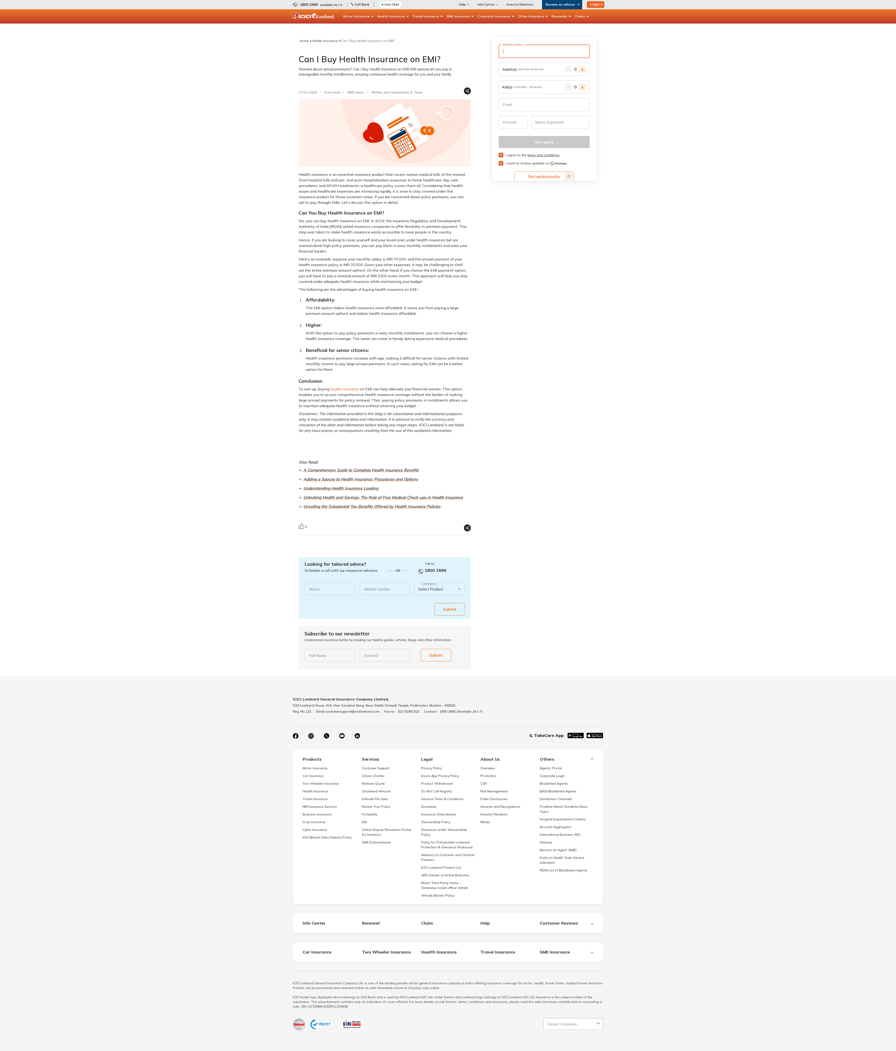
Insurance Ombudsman (438, 814)
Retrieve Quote (373, 783)
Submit (449, 609)
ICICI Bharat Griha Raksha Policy (327, 837)
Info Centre (486, 4)
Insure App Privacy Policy (440, 776)
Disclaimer (429, 807)
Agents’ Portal (551, 768)
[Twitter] (326, 736)
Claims (580, 16)
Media (485, 822)
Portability (369, 814)
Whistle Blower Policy (437, 895)
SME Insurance (458, 16)
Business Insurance (317, 814)
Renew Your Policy (376, 807)
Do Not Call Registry (436, 791)
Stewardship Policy (435, 822)
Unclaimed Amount (376, 791)
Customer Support (375, 768)
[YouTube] (342, 736)
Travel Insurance (425, 16)
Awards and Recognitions (500, 807)
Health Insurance (391, 16)
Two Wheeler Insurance (321, 783)
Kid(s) (522, 87)
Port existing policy (544, 176)
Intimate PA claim (375, 799)
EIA (364, 822)
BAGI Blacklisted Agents (558, 791)
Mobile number (377, 589)
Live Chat (392, 4)
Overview (487, 768)
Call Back (362, 4)
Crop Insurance (314, 822)
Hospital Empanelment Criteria (562, 819)
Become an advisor (560, 4)
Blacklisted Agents (554, 783)
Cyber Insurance (315, 830)
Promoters (488, 776)
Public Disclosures (494, 799)
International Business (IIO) (560, 834)
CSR (483, 783)
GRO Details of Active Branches (445, 875)
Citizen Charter (373, 776)
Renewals (559, 16)
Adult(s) (522, 69)
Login (595, 4)
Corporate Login (552, 776)
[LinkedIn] (357, 736)
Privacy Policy (431, 768)
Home (304, 41)
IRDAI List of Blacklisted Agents (563, 870)
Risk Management (494, 791)
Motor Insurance (356, 16)
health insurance (344, 389)
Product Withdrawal (437, 783)
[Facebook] (295, 736)
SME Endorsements (376, 842)
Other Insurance (531, 16)
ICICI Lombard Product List (441, 867)
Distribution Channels (556, 799)
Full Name (317, 655)
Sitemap (546, 842)
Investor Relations (520, 4)
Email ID (371, 655)
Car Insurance (313, 776)
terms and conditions (543, 155)
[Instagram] (311, 736)
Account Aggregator (555, 827)
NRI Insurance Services (320, 807)
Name (314, 589)
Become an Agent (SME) (558, 850)
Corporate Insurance (494, 16)
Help (462, 4)
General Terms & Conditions (442, 799)
